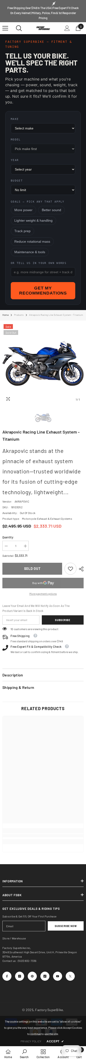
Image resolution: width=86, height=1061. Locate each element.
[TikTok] (44, 976)
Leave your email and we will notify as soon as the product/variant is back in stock (36, 608)
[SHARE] (80, 569)
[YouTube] (57, 976)
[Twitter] (70, 976)
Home (5, 314)
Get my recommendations (43, 290)
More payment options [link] (43, 593)
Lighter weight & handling (33, 220)
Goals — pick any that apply (37, 201)
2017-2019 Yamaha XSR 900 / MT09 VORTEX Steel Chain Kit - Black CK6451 (42, 1002)
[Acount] (67, 28)
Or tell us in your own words (38, 263)
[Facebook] (6, 976)
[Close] (78, 995)
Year (15, 160)
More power (23, 210)
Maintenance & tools (29, 252)
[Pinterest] (32, 976)
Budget (17, 180)
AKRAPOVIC (22, 501)
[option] (43, 363)
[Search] (19, 28)
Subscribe (62, 620)
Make (15, 119)
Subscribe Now (66, 925)
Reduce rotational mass (32, 241)
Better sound (51, 210)
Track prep (22, 231)
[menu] (5, 28)
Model (16, 139)
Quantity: (8, 537)
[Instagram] (19, 976)
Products (19, 314)
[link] (70, 569)
